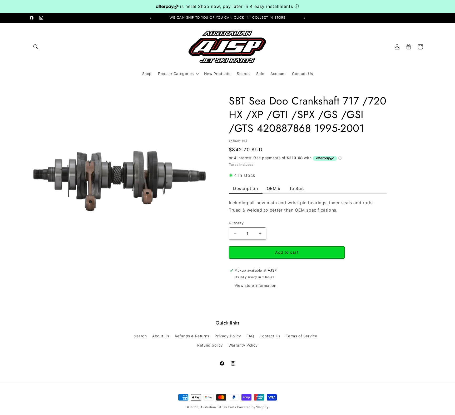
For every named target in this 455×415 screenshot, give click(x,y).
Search (140, 336)
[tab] (246, 190)
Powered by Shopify (253, 407)
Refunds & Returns (192, 336)
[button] (36, 47)
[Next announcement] (304, 18)
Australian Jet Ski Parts (218, 407)
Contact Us (270, 336)
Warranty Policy (243, 345)
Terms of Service (301, 336)
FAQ (250, 336)
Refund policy (210, 345)
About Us (160, 336)
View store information (255, 285)
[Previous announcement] (150, 18)
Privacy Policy (228, 336)
